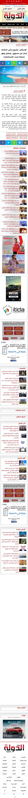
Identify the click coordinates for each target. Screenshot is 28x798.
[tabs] (7, 1)
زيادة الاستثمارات (21, 134)
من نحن (14, 787)
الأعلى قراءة (20, 529)
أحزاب (23, 784)
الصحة (14, 770)
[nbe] (14, 39)
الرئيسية (23, 757)
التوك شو (9, 777)
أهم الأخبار (21, 458)
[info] (9, 1)
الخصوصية (23, 791)
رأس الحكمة (22, 137)
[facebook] (21, 1)
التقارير (14, 764)
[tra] (14, 513)
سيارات (4, 784)
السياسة (23, 764)
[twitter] (19, 1)
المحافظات (4, 764)
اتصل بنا (14, 791)
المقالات (5, 770)
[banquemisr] (14, 32)
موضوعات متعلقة (19, 148)
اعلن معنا (5, 787)
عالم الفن (8, 781)
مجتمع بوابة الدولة (18, 781)
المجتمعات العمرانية (11, 137)
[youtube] (16, 1)
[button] (2, 729)
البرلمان (4, 760)
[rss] (14, 1)
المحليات (5, 774)
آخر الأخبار (21, 423)
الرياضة (4, 24)
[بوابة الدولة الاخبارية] (14, 729)
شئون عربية (14, 784)
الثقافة (23, 770)
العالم (23, 774)
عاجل (18, 24)
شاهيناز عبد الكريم (18, 91)
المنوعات (14, 767)
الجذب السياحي (10, 134)
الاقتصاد (23, 45)
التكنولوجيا (4, 767)
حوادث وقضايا (11, 24)
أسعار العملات (20, 410)
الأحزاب (14, 774)
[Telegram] (19, 63)
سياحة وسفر (23, 787)
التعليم (18, 777)
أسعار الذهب (20, 416)
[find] (11, 1)
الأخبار (22, 24)
